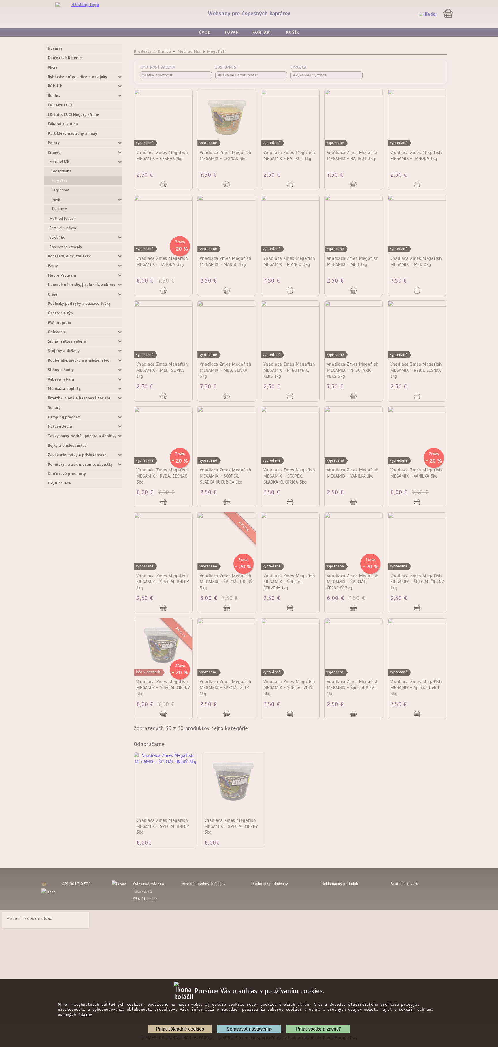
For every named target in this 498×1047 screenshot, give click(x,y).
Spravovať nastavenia (249, 1029)
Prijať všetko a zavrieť (318, 1029)
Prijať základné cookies (180, 1029)
